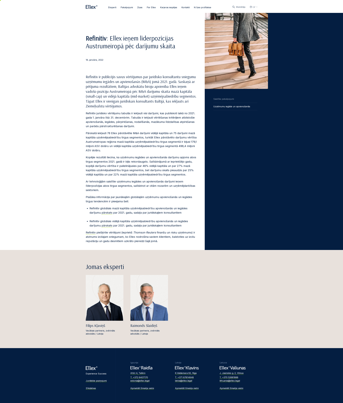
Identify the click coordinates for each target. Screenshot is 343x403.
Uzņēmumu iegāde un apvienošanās (231, 106)
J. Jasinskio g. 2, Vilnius (232, 373)
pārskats (107, 212)
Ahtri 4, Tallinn (137, 373)
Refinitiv (91, 232)
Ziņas (139, 7)
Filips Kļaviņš (95, 325)
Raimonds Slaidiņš (143, 325)
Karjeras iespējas (168, 7)
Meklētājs (240, 7)
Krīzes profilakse (202, 7)
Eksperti (112, 7)
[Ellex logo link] (91, 7)
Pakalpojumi (127, 7)
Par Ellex (151, 7)
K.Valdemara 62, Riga (186, 373)
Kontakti (185, 7)
